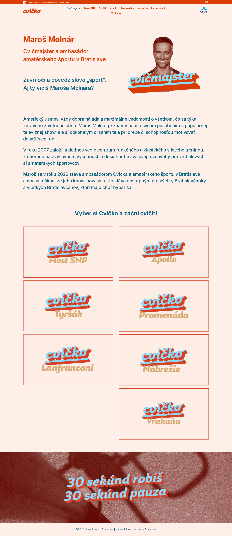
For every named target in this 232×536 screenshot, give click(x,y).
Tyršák (103, 8)
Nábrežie (142, 8)
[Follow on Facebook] (201, 2)
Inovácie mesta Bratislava (141, 529)
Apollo (113, 8)
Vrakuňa (116, 13)
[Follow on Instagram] (206, 2)
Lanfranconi (158, 8)
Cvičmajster (74, 8)
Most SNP (89, 8)
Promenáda (127, 8)
